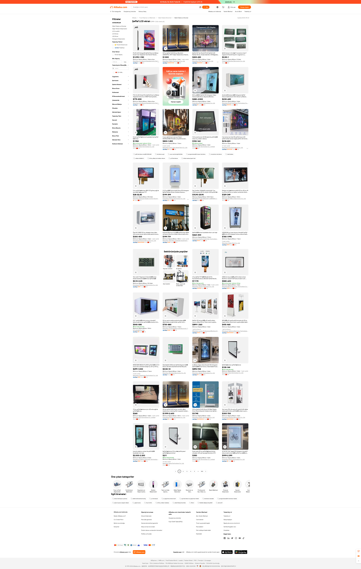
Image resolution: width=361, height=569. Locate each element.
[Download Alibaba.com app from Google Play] (241, 552)
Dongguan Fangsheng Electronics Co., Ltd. (145, 285)
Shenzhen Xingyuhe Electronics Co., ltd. (174, 373)
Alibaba (134, 18)
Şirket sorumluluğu (119, 523)
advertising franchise (180, 502)
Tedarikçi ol (227, 516)
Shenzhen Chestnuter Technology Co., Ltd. (145, 375)
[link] (358, 551)
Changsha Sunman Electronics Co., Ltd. (233, 61)
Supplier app (177, 552)
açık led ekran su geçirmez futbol (190, 498)
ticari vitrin (149, 502)
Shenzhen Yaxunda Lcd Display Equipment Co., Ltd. (176, 240)
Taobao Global (188, 560)
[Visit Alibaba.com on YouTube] (240, 538)
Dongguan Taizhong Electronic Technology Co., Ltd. (235, 331)
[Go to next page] (205, 471)
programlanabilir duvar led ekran (196, 154)
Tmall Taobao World (171, 560)
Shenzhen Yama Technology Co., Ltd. (143, 146)
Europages (208, 560)
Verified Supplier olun (230, 526)
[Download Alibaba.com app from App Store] (227, 552)
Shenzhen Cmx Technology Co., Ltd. (202, 61)
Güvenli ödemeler (146, 516)
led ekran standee (209, 498)
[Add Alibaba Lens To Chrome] (139, 552)
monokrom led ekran (216, 154)
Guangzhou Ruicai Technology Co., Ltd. (203, 103)
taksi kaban (230, 154)
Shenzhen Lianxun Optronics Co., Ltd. (203, 286)
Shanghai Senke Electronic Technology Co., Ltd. (235, 286)
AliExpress (154, 560)
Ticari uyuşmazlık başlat (203, 523)
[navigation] (120, 245)
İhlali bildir (199, 534)
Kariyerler (116, 526)
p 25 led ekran (174, 158)
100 (202, 471)
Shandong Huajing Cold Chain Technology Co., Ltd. (205, 239)
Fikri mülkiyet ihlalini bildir (203, 530)
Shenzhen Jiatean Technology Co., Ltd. (203, 373)
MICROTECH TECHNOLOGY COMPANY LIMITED (205, 198)
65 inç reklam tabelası (163, 502)
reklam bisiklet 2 (139, 158)
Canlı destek (199, 519)
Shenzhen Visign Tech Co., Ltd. (231, 243)
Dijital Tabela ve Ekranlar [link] (181, 18)
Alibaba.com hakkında (120, 512)
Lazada (181, 560)
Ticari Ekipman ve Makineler (147, 18)
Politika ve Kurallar (146, 534)
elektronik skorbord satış (139, 498)
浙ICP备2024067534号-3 (228, 566)
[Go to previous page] (175, 471)
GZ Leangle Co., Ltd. (139, 330)
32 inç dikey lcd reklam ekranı (157, 158)
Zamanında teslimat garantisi (149, 523)
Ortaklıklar (226, 530)
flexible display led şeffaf (205, 502)
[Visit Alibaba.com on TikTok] (243, 538)
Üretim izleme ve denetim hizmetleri (151, 530)
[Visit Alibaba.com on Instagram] (236, 538)
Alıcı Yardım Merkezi (202, 516)
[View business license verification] (197, 566)
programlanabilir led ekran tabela (228, 498)
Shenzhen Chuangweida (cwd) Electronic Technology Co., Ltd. (176, 328)
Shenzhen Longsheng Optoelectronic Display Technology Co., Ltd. (146, 61)
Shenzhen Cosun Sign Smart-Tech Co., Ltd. (175, 147)
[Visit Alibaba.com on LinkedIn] (228, 538)
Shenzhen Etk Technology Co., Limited (203, 146)
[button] (200, 7)
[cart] (223, 7)
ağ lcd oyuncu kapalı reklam (121, 502)
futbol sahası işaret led (189, 158)
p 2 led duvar (154, 498)
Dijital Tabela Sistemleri (165, 18)
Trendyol (200, 560)
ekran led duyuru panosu (120, 498)
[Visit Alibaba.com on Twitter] (232, 538)
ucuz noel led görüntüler (176, 154)
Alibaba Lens (124, 552)
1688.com (161, 560)
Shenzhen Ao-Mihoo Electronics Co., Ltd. (234, 198)
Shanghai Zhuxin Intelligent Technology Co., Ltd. (235, 103)
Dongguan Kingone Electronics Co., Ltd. (144, 240)
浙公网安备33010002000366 (211, 566)
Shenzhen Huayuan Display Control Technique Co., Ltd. (146, 198)
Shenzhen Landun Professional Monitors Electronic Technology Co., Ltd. (205, 331)
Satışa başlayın (228, 519)
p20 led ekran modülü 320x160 (143, 154)
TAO (195, 560)
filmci (192, 502)
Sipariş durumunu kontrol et (232, 523)
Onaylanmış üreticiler (175, 518)
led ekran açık (160, 154)
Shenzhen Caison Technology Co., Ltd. (174, 61)
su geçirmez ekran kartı (169, 498)
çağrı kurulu (137, 502)
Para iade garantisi (146, 519)
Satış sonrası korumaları (148, 526)
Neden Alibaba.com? (120, 516)
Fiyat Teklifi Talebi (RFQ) (175, 521)
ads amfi (220, 502)
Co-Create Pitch (118, 519)
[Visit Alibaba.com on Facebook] (225, 538)
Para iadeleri (199, 526)
